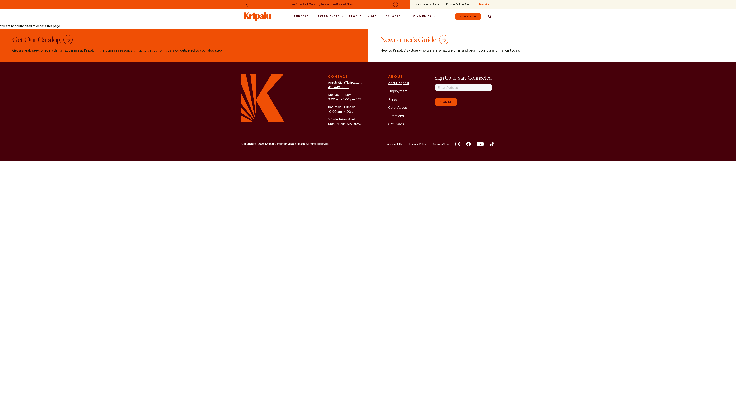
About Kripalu (398, 83)
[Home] (257, 14)
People (355, 16)
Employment (397, 91)
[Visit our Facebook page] (468, 144)
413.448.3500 (338, 87)
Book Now (468, 16)
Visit (372, 16)
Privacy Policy (418, 144)
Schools (393, 16)
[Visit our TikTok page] (492, 144)
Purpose (301, 16)
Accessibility (395, 144)
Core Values (397, 107)
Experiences (329, 16)
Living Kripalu (423, 16)
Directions (396, 116)
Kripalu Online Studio (459, 4)
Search (488, 16)
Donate (484, 4)
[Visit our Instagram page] (457, 144)
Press (392, 99)
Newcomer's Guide (428, 4)
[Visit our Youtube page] (480, 144)
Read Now (345, 4)
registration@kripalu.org (345, 82)
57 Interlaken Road (341, 119)
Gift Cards (396, 124)
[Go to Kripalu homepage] (263, 98)
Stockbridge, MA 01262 (345, 124)
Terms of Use (441, 144)
